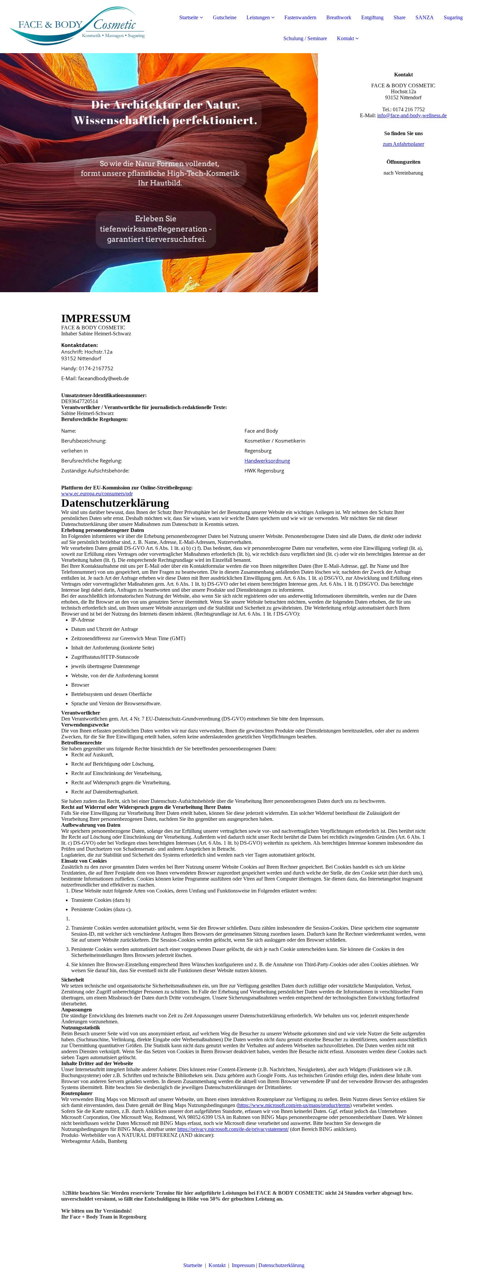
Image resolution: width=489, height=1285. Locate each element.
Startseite (188, 17)
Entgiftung (372, 17)
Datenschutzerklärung (282, 1265)
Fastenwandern (300, 17)
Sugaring (453, 17)
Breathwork (338, 17)
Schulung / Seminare (305, 38)
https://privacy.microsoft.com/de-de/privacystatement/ (233, 1129)
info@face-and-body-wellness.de (412, 115)
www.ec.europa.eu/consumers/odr (97, 493)
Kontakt (345, 38)
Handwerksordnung (267, 460)
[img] (76, 26)
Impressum (243, 1265)
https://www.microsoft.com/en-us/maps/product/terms (294, 1105)
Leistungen (258, 17)
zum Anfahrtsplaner (403, 144)
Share (400, 17)
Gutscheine (225, 17)
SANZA (424, 17)
